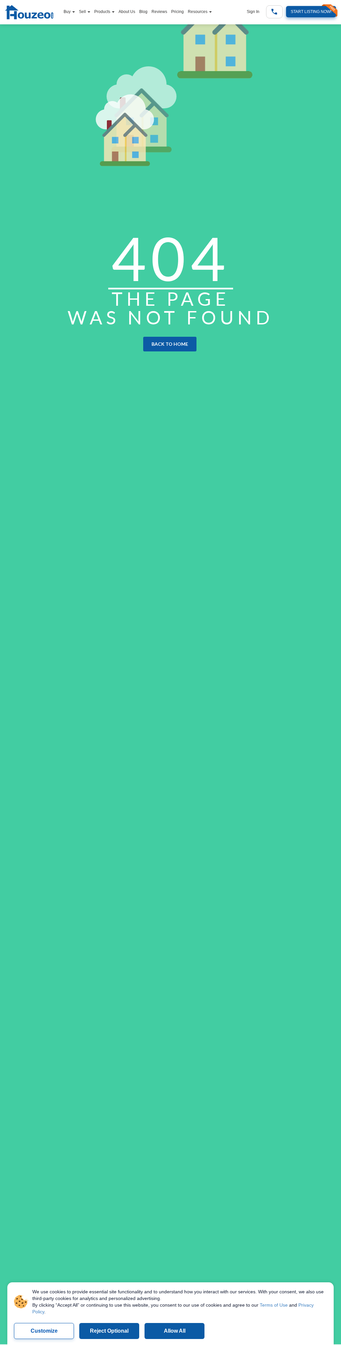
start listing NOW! (311, 11)
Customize (44, 1331)
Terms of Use (274, 1305)
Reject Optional (109, 1331)
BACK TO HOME (170, 344)
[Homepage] (32, 13)
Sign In (253, 11)
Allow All (174, 1331)
